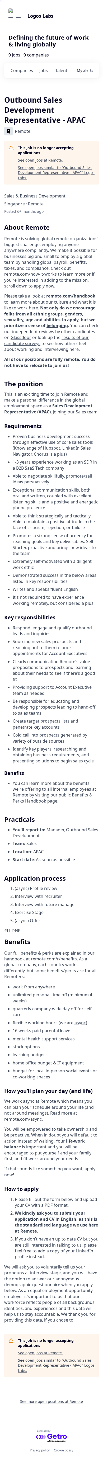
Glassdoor (21, 337)
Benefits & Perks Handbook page (52, 798)
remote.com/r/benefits (54, 959)
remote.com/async (23, 1119)
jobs (43, 70)
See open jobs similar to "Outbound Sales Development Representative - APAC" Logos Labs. (56, 172)
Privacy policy (40, 1450)
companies (22, 70)
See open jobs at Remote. (40, 160)
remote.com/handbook (70, 296)
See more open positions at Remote (51, 1401)
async (80, 1023)
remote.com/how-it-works (30, 274)
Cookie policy (63, 1450)
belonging (57, 325)
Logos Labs (40, 16)
